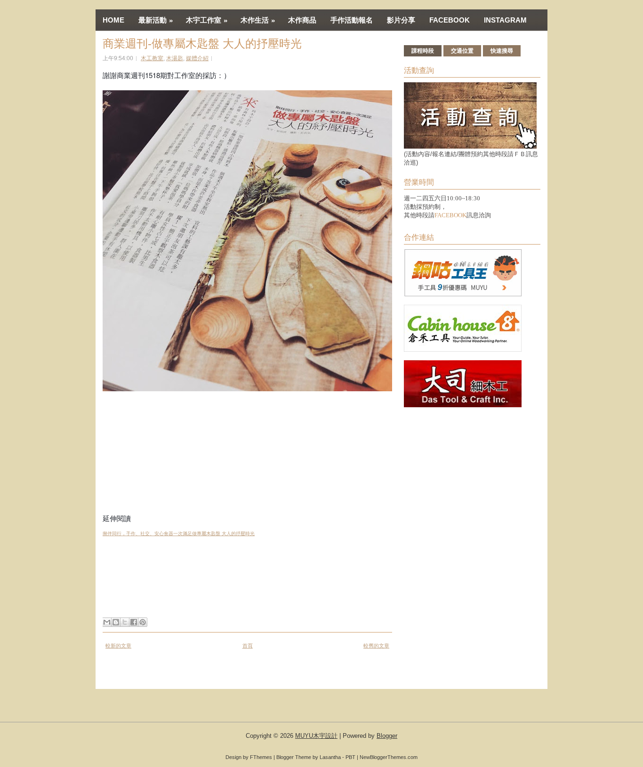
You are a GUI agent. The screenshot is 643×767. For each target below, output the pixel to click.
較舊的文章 (376, 645)
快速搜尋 (501, 50)
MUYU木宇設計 (316, 735)
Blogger (387, 735)
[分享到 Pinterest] (142, 622)
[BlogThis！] (116, 622)
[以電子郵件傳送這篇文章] (107, 622)
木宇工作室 (206, 20)
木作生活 (258, 20)
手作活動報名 (351, 20)
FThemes (261, 757)
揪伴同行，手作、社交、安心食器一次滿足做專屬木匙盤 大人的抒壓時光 (179, 533)
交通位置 (462, 50)
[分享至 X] (124, 622)
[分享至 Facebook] (133, 622)
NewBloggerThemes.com (389, 757)
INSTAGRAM (505, 20)
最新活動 (155, 20)
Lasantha (330, 757)
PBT (350, 757)
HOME (113, 20)
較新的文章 (118, 645)
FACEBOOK (449, 20)
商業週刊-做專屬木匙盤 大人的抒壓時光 (202, 43)
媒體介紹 (197, 58)
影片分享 (401, 20)
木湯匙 (174, 58)
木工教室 (152, 58)
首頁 (247, 645)
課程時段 (422, 50)
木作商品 (302, 20)
